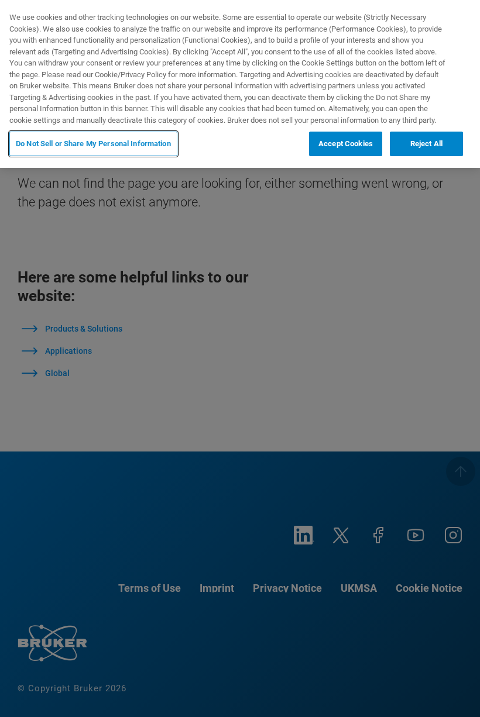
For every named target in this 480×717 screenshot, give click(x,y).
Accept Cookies (345, 143)
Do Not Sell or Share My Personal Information (93, 143)
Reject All (426, 143)
